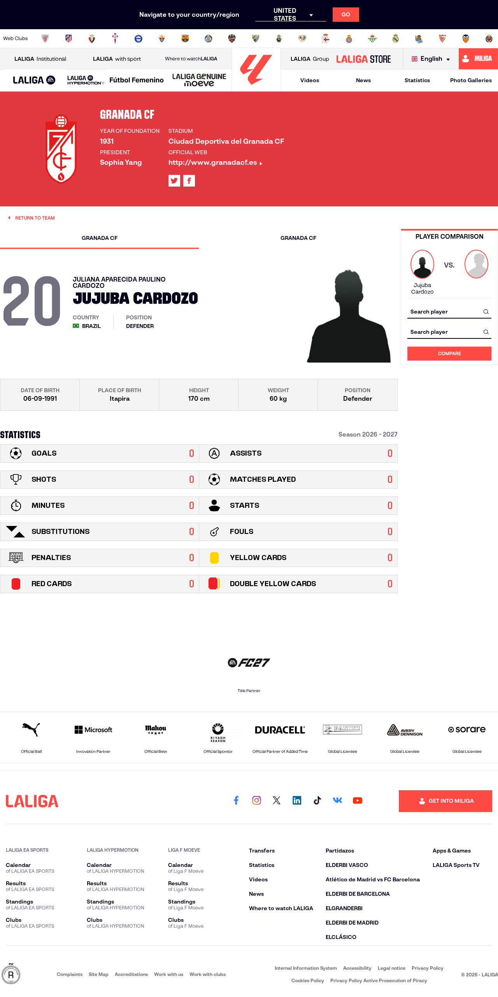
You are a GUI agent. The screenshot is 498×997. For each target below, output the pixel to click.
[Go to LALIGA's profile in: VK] (337, 801)
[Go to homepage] (256, 88)
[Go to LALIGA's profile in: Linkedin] (297, 801)
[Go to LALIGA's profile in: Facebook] (236, 801)
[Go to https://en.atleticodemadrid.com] (68, 38)
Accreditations (131, 974)
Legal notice (391, 968)
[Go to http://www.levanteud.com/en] (232, 38)
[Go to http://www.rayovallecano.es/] (302, 38)
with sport (117, 59)
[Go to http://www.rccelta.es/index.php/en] (115, 38)
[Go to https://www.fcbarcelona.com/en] (185, 38)
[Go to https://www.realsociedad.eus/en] (419, 38)
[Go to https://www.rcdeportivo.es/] (325, 38)
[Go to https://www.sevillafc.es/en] (442, 38)
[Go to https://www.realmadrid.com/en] (396, 38)
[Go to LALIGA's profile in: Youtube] (358, 801)
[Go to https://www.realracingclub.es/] (279, 38)
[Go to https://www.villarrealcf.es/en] (489, 38)
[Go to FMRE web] (11, 974)
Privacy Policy (428, 968)
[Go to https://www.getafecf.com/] (208, 38)
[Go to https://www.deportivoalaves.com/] (138, 38)
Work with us (168, 974)
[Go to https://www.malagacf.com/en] (255, 38)
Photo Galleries (471, 80)
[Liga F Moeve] (136, 80)
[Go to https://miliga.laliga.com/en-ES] (478, 58)
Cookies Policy (307, 980)
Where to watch (191, 58)
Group (310, 59)
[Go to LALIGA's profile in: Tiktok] (317, 801)
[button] (34, 80)
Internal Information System (306, 968)
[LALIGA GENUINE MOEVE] (199, 80)
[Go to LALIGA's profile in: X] (174, 181)
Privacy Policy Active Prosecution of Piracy (378, 980)
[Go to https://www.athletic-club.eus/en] (45, 38)
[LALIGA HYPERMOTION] (86, 80)
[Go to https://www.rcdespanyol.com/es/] (349, 38)
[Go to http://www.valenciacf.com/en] (466, 38)
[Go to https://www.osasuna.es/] (92, 38)
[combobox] (449, 311)
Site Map (99, 974)
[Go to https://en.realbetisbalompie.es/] (372, 38)
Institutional (40, 59)
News (363, 80)
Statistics (417, 80)
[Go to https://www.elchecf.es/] (162, 38)
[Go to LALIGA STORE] (363, 58)
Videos (309, 80)
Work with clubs (207, 974)
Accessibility (357, 968)
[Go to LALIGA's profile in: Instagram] (256, 801)
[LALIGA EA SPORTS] (34, 80)
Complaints (69, 974)
